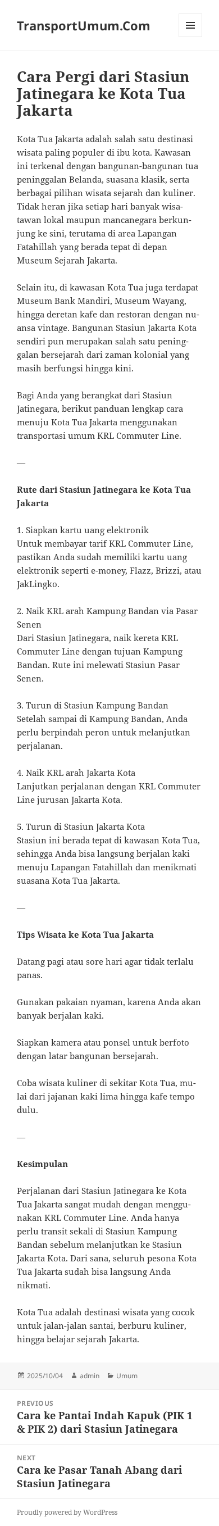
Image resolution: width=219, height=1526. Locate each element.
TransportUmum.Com (83, 25)
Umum (127, 1375)
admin (89, 1375)
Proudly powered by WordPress (67, 1512)
